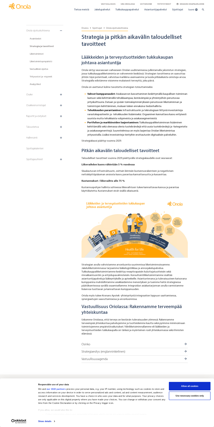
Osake (29, 94)
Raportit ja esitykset (36, 116)
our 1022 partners (56, 389)
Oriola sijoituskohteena (38, 30)
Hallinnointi (31, 137)
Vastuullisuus (108, 4)
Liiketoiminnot (37, 53)
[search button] (202, 9)
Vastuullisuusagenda (95, 359)
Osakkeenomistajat (36, 105)
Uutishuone (146, 4)
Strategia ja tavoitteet (42, 46)
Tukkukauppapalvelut (127, 9)
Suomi (191, 9)
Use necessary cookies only (190, 395)
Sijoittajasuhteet (34, 159)
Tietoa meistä (81, 9)
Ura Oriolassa (128, 4)
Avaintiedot (35, 38)
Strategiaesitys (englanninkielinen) (103, 351)
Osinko (86, 344)
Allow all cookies (189, 386)
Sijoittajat (177, 9)
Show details (44, 421)
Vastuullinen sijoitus (39, 69)
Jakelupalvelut (102, 9)
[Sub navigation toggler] (61, 30)
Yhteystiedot (164, 4)
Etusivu (85, 28)
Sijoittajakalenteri (34, 148)
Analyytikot (35, 84)
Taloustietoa (32, 126)
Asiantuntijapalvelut (155, 9)
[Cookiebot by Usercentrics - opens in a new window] (19, 421)
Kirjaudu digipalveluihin (191, 4)
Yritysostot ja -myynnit (41, 76)
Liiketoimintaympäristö (41, 61)
